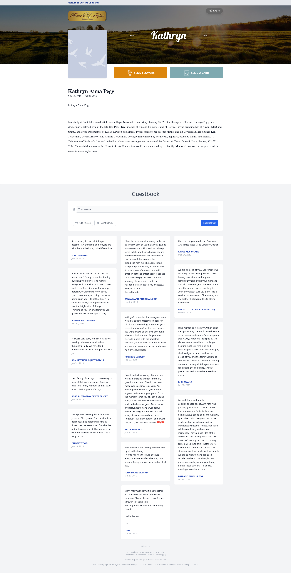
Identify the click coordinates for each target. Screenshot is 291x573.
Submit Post (209, 222)
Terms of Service (154, 554)
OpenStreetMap (149, 559)
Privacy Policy (137, 554)
